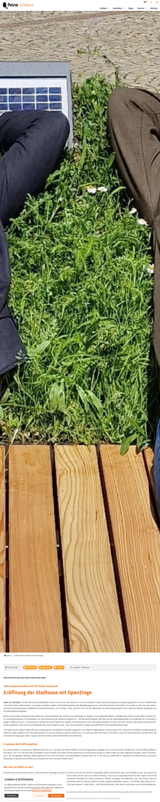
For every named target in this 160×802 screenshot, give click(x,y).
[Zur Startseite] (18, 5)
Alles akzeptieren (56, 796)
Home (9, 655)
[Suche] (151, 2)
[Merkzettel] (145, 2)
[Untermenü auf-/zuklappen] (109, 8)
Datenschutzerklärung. (41, 790)
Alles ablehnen (40, 796)
